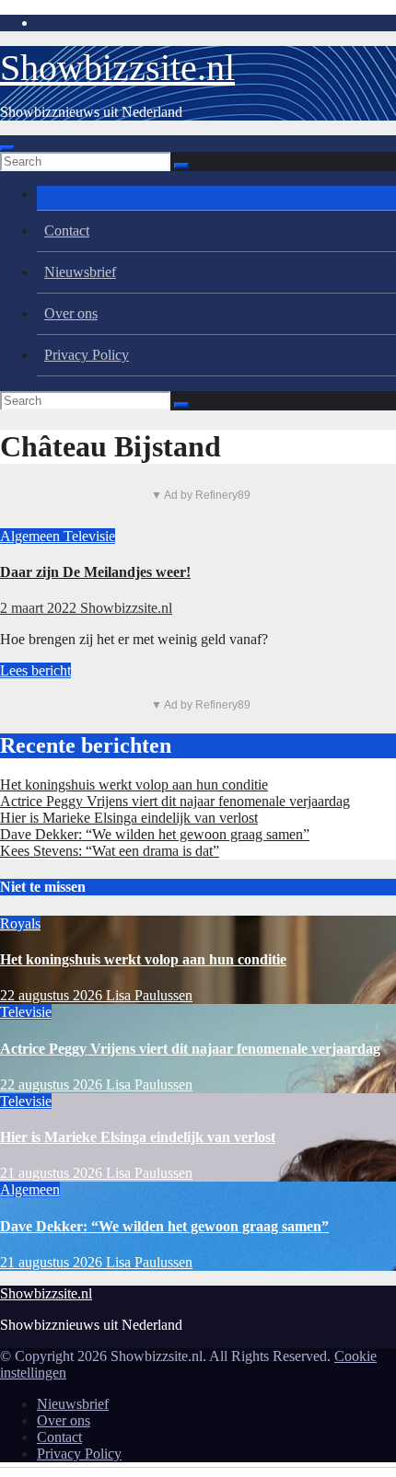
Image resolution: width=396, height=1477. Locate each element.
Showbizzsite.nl (117, 67)
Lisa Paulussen (149, 995)
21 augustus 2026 (53, 1173)
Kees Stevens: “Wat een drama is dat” (109, 851)
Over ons (71, 313)
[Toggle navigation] (7, 148)
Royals (20, 923)
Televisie (89, 536)
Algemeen (32, 536)
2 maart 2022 (40, 608)
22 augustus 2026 (53, 995)
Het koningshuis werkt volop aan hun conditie (134, 784)
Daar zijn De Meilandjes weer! (95, 572)
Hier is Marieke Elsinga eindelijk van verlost (129, 817)
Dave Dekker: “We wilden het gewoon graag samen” (154, 834)
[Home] (216, 198)
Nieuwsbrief (80, 272)
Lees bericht (35, 670)
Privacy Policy (86, 355)
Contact (66, 230)
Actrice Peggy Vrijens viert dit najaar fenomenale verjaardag (175, 801)
